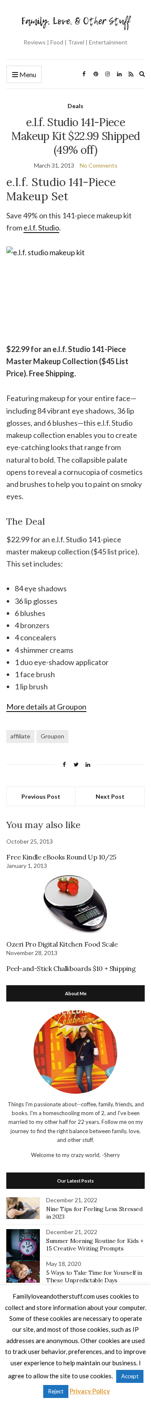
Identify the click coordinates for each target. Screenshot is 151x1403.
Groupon (52, 736)
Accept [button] (129, 1376)
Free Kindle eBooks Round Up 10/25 (61, 857)
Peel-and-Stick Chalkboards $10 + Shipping (71, 968)
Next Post (110, 796)
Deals (75, 105)
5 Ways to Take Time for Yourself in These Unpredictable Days (94, 1276)
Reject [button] (55, 1391)
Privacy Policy (90, 1391)
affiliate (20, 736)
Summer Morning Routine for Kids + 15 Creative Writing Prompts (94, 1244)
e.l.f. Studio (41, 227)
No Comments (98, 165)
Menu (27, 74)
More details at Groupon (46, 706)
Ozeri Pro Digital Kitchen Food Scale (62, 944)
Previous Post (40, 796)
